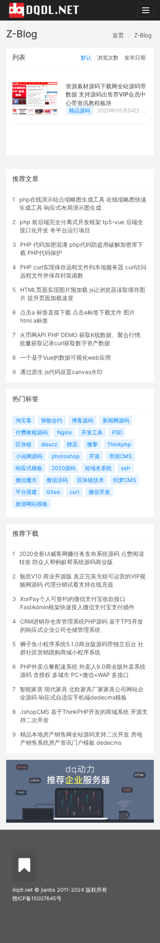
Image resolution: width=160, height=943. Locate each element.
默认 (86, 57)
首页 (118, 35)
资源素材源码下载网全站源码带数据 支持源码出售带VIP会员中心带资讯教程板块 (106, 94)
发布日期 (135, 57)
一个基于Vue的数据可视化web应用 (65, 357)
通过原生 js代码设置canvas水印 (61, 371)
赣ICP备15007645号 (37, 898)
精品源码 (79, 110)
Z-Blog (143, 35)
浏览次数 (108, 57)
